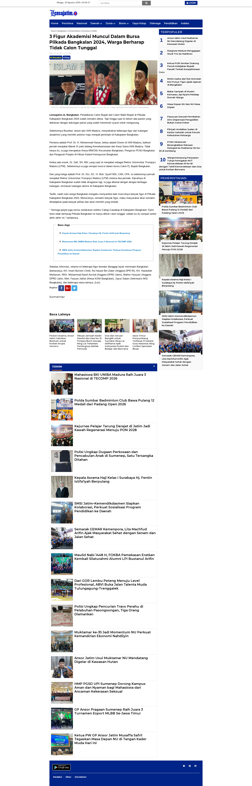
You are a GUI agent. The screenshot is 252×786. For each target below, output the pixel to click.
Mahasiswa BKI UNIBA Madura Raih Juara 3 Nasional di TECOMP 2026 (97, 241)
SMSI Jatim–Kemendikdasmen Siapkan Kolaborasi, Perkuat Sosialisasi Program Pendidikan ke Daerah (107, 507)
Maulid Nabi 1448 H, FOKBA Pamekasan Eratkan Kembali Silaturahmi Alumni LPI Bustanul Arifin (114, 557)
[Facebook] (61, 288)
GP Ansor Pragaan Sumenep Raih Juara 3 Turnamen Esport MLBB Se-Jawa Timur (108, 711)
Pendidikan (170, 23)
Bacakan (57, 57)
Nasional (82, 23)
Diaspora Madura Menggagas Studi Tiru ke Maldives (183, 52)
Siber (68, 777)
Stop (67, 57)
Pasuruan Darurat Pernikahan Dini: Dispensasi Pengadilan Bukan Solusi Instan (183, 119)
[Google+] (68, 288)
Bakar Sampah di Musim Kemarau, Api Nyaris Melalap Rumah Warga (183, 94)
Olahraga (155, 23)
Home (54, 23)
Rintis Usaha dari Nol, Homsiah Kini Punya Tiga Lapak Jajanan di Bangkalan (184, 81)
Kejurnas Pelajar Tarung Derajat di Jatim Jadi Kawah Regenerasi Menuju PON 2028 (112, 428)
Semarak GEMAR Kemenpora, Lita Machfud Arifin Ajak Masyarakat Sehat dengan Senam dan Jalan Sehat (115, 533)
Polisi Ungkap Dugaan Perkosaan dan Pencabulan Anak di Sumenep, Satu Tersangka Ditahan (113, 456)
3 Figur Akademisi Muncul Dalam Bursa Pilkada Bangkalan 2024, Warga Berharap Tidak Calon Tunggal (96, 42)
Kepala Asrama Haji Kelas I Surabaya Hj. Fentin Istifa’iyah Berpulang (96, 233)
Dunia (109, 23)
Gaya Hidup (139, 23)
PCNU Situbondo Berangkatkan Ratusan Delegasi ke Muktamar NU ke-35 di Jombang (180, 146)
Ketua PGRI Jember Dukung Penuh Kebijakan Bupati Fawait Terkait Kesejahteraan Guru (179, 67)
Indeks (185, 23)
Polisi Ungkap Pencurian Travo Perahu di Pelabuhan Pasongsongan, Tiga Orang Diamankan (108, 610)
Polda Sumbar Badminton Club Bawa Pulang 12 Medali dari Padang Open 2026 (114, 402)
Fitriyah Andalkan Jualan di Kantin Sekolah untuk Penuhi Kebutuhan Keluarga (183, 132)
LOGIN (192, 3)
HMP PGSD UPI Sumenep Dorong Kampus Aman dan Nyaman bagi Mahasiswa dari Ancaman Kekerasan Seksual (110, 687)
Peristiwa (67, 23)
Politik (94, 31)
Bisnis (122, 23)
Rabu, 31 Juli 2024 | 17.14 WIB (60, 53)
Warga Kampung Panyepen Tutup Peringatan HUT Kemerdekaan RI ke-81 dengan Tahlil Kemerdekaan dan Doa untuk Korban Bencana (180, 163)
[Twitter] (74, 288)
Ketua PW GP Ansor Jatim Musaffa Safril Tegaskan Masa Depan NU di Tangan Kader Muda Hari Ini (110, 739)
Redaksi (57, 777)
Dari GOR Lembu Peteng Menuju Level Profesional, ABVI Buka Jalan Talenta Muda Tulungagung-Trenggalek (110, 584)
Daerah (95, 23)
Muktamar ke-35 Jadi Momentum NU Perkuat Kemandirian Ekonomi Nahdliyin (112, 634)
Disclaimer (80, 777)
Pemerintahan (74, 31)
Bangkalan (62, 31)
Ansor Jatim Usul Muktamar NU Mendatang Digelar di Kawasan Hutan (111, 660)
